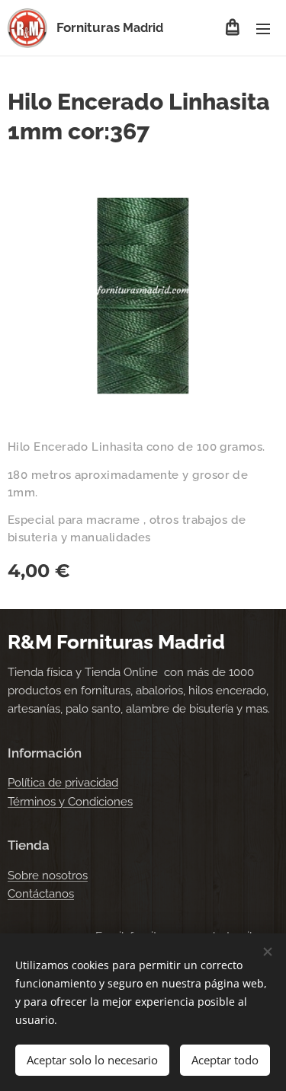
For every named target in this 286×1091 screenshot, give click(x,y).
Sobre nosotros (48, 875)
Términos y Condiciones (70, 802)
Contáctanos (41, 894)
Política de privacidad (63, 783)
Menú (263, 28)
